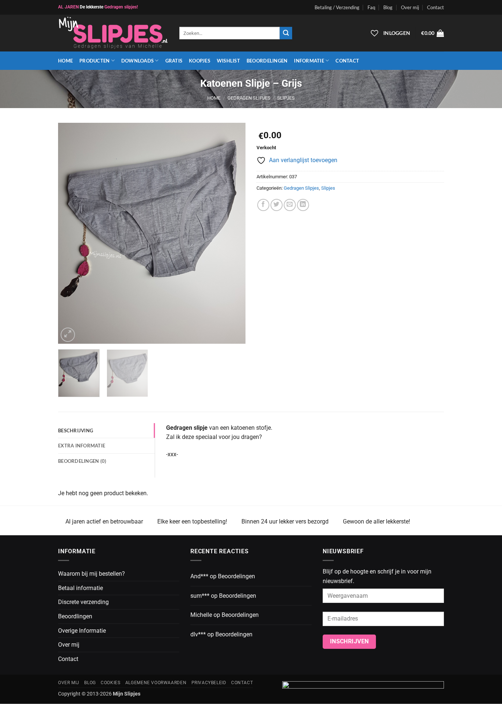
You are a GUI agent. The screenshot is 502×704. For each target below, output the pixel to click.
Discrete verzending (83, 601)
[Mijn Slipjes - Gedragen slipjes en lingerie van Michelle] (113, 33)
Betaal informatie (80, 588)
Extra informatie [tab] (81, 446)
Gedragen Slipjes (248, 98)
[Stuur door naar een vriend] (290, 205)
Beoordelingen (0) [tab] (82, 461)
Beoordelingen (267, 61)
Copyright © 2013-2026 (99, 694)
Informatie (309, 61)
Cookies (110, 682)
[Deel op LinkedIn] (303, 205)
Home (65, 61)
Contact (435, 7)
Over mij (410, 7)
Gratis (174, 61)
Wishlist (228, 61)
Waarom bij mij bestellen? (91, 573)
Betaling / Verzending (337, 7)
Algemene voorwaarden (155, 682)
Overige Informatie (82, 630)
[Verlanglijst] (374, 33)
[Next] (232, 233)
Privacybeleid (208, 682)
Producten (94, 61)
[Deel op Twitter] (276, 205)
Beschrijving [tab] (75, 430)
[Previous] (71, 233)
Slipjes (286, 98)
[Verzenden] (286, 33)
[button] (432, 33)
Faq (371, 7)
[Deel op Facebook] (263, 205)
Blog (387, 7)
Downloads (137, 61)
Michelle (201, 614)
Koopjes (199, 61)
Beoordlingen (75, 616)
